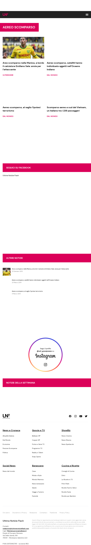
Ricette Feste (66, 492)
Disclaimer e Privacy (19, 513)
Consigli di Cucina (68, 471)
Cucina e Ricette (70, 465)
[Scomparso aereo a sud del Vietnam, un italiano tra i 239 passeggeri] (67, 92)
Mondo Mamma (38, 479)
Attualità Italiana (8, 436)
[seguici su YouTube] (81, 416)
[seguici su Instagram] (75, 416)
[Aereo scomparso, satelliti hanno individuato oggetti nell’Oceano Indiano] (67, 48)
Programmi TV (37, 448)
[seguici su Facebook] (70, 416)
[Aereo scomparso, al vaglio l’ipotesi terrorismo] (23, 92)
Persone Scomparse (10, 448)
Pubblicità (53, 513)
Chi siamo (6, 513)
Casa (34, 471)
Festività (35, 496)
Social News (9, 465)
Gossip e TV (38, 430)
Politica (5, 453)
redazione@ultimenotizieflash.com (16, 529)
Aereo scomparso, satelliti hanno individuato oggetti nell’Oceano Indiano (35, 280)
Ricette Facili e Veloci (69, 488)
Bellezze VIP (36, 436)
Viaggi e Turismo (38, 492)
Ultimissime (8, 75)
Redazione (33, 513)
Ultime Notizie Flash (11, 175)
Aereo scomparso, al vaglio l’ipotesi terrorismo (27, 291)
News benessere (38, 484)
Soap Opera (36, 457)
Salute (34, 488)
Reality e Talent (37, 453)
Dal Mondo (52, 75)
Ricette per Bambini (69, 496)
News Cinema (67, 436)
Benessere (38, 465)
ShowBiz (66, 430)
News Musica (66, 440)
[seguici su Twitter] (86, 416)
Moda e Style (37, 475)
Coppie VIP (36, 440)
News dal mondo (9, 471)
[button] (87, 14)
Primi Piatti (65, 484)
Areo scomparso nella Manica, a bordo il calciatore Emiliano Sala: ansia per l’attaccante (40, 269)
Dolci (63, 475)
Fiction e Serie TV (38, 444)
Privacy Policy (64, 513)
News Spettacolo (68, 444)
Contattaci (43, 513)
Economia (6, 444)
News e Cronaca (11, 430)
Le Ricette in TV (67, 479)
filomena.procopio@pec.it (17, 531)
